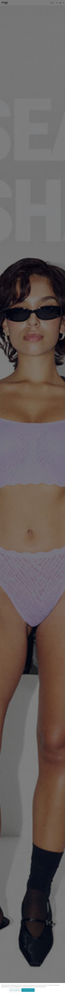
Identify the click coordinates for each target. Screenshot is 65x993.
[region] (32, 988)
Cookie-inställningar (15, 990)
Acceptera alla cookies (28, 990)
